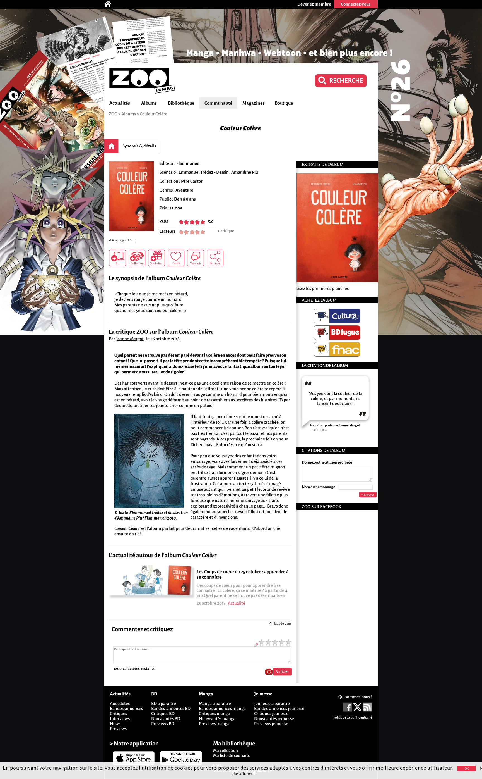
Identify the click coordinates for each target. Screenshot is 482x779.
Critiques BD (163, 713)
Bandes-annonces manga (222, 708)
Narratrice (317, 425)
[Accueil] (110, 4)
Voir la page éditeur (122, 240)
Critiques (118, 713)
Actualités (119, 103)
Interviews (120, 718)
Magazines (253, 103)
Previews (118, 728)
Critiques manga (214, 713)
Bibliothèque (181, 103)
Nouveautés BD (165, 718)
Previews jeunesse (271, 723)
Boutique (284, 103)
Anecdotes (120, 703)
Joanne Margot (130, 338)
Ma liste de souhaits (231, 755)
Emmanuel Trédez (196, 172)
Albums (149, 103)
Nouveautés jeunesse (274, 718)
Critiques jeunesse (271, 713)
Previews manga (214, 723)
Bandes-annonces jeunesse (279, 708)
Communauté (218, 103)
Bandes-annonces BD (171, 708)
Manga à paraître (215, 703)
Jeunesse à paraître (272, 703)
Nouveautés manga (217, 718)
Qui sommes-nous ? (355, 697)
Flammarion (187, 163)
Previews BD (162, 723)
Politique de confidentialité (352, 718)
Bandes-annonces (126, 708)
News (115, 723)
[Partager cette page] (215, 258)
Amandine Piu (244, 172)
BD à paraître (163, 703)
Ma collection (225, 750)
